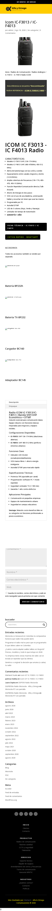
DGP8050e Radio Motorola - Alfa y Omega (22, 693)
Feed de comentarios (13, 796)
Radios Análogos (38, 72)
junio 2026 (9, 709)
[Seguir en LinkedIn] (26, 814)
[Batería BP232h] (23, 283)
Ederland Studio (11, 675)
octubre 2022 (10, 732)
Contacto (26, 831)
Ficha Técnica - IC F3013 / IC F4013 (23, 226)
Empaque (13, 406)
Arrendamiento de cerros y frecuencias (26, 866)
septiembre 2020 (12, 754)
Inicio (7, 72)
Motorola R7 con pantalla (15, 689)
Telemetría (26, 850)
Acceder (8, 789)
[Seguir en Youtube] (36, 814)
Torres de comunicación (26, 869)
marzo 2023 (10, 717)
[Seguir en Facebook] (21, 814)
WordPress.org (11, 800)
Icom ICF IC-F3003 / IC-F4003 (32, 675)
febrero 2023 (10, 720)
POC (7, 775)
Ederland (27, 900)
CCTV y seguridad (26, 847)
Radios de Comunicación (20, 72)
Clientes (26, 828)
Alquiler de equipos (26, 864)
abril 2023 (9, 713)
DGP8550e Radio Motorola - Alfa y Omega (22, 686)
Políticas (26, 888)
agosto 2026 (10, 705)
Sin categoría (33, 30)
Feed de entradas (12, 792)
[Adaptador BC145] (23, 377)
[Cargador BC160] (23, 346)
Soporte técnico (26, 861)
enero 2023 (9, 724)
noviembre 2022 (11, 728)
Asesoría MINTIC (26, 872)
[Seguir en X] (31, 814)
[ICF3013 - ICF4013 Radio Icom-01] (26, 138)
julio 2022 (9, 743)
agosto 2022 (10, 739)
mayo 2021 (9, 746)
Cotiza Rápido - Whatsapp (22, 237)
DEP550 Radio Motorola (28, 682)
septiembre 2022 (12, 735)
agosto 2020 (10, 758)
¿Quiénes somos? (26, 883)
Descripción (14, 402)
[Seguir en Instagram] (16, 814)
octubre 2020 (10, 750)
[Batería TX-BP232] (23, 315)
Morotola (9, 771)
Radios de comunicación (26, 842)
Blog (7, 768)
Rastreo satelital (26, 844)
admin (10, 30)
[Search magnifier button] (44, 624)
